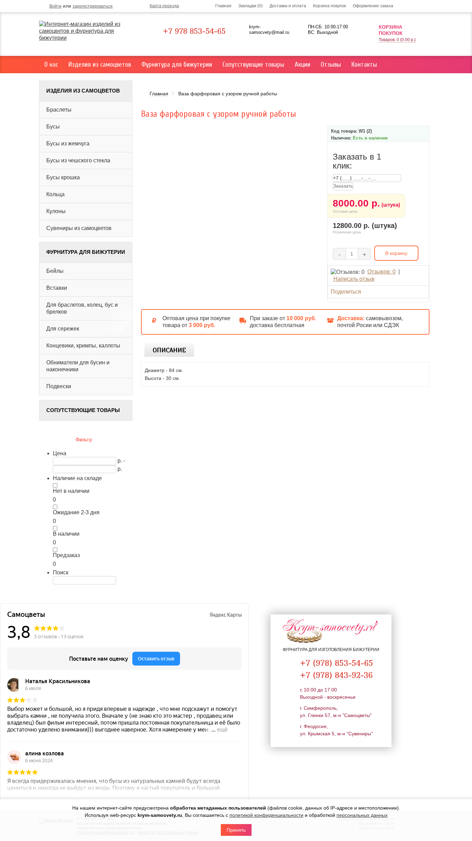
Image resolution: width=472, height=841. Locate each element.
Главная (223, 5)
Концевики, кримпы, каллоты (83, 345)
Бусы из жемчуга (67, 143)
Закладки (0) (250, 5)
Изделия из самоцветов (99, 64)
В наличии (66, 534)
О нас (51, 64)
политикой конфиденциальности (266, 815)
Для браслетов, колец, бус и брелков (82, 308)
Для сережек (62, 329)
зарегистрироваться (93, 6)
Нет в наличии (71, 491)
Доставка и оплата (288, 5)
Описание (169, 350)
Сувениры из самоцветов (79, 228)
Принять (236, 830)
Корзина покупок (329, 5)
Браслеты (59, 110)
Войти (55, 6)
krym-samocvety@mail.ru (269, 29)
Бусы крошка (63, 177)
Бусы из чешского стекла (78, 160)
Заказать (343, 186)
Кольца (55, 194)
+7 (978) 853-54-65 (336, 663)
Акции (302, 64)
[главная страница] (88, 31)
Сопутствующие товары (253, 64)
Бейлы (55, 271)
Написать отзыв (354, 279)
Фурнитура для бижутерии (176, 64)
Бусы (53, 127)
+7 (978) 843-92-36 (336, 675)
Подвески (58, 386)
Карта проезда (164, 5)
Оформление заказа (373, 5)
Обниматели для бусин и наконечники (78, 366)
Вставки (56, 288)
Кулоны (56, 211)
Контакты (364, 64)
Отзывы (331, 64)
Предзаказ (66, 555)
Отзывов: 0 (381, 272)
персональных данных (362, 815)
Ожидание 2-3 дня (76, 512)
